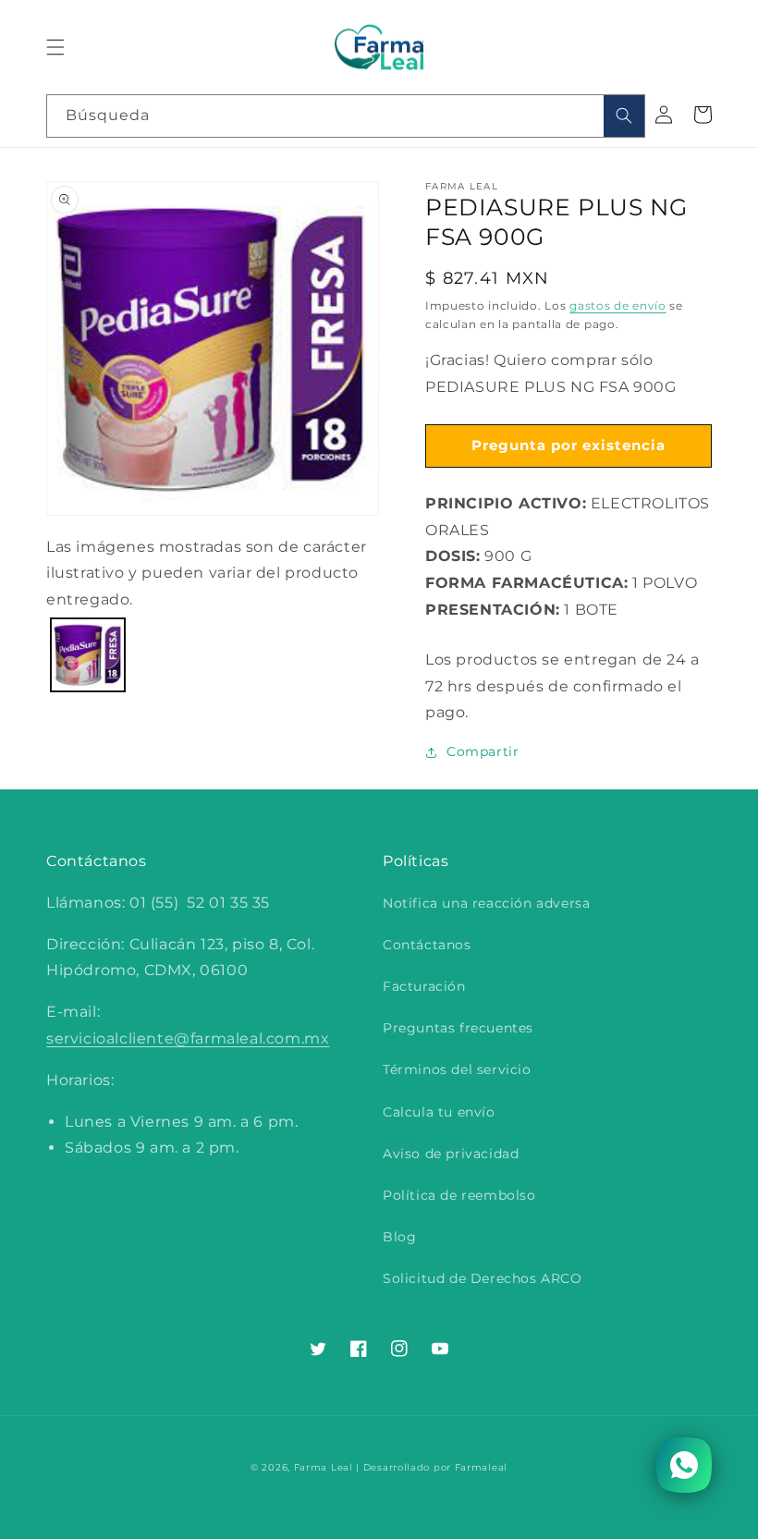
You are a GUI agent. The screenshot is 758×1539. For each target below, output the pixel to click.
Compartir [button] (482, 751)
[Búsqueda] (624, 116)
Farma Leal (323, 1467)
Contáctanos (427, 944)
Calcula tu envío (439, 1112)
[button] (55, 47)
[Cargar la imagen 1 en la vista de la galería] (88, 655)
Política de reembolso (459, 1195)
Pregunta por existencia (568, 445)
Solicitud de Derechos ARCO (482, 1278)
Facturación (424, 986)
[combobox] (345, 116)
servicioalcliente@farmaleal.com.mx (187, 1038)
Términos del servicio (457, 1069)
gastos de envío (617, 305)
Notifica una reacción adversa (486, 903)
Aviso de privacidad (451, 1153)
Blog (399, 1236)
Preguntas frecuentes (458, 1028)
